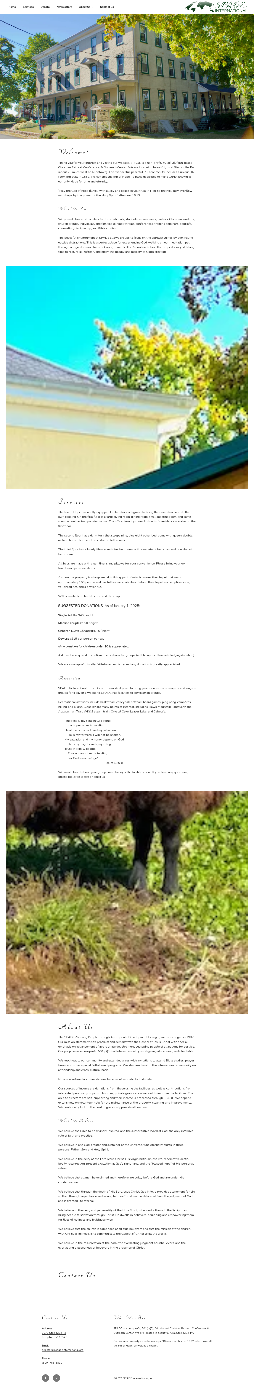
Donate (45, 6)
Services (28, 6)
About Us (84, 6)
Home (12, 6)
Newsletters (64, 6)
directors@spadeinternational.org (62, 1350)
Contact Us (107, 6)
